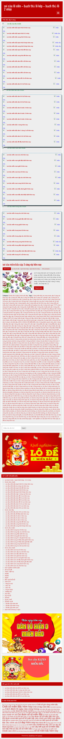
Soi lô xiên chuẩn (36, 729)
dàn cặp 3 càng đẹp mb (36, 327)
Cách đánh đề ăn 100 (7, 711)
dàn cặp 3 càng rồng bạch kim (23, 335)
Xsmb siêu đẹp (23, 295)
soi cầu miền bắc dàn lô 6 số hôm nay (18, 96)
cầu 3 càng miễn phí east (13, 305)
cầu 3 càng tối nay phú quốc (29, 309)
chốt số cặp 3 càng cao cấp (25, 318)
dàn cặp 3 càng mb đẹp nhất (38, 331)
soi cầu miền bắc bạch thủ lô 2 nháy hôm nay (19, 484)
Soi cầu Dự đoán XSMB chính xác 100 (22, 727)
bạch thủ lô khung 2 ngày (12, 609)
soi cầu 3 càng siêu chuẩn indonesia (47, 367)
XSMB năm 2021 (9, 731)
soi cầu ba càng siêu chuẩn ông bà (25, 407)
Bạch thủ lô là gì (5, 704)
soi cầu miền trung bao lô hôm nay (17, 230)
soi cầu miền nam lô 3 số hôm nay (17, 200)
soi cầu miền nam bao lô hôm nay (17, 172)
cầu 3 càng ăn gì (24, 299)
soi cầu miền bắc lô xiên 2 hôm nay (16, 516)
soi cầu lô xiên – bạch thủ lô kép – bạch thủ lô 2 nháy (31, 7)
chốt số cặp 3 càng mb (40, 318)
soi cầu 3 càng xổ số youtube (51, 375)
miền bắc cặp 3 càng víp (22, 354)
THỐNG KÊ (8, 591)
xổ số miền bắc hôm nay (46, 730)
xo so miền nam (52, 729)
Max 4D (8, 587)
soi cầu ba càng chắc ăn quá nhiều (32, 390)
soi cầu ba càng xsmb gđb (13, 415)
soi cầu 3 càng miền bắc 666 (27, 364)
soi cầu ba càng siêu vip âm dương (25, 411)
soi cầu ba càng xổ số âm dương (35, 413)
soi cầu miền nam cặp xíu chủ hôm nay (17, 552)
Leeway (40, 735)
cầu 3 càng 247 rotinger (41, 297)
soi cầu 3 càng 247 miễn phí (38, 354)
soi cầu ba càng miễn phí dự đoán (33, 396)
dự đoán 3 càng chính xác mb (20, 343)
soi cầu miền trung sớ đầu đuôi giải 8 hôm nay (20, 540)
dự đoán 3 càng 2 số (36, 341)
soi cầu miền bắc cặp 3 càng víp (36, 416)
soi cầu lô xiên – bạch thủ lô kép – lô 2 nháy (18, 480)
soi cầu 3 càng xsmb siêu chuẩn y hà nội (38, 384)
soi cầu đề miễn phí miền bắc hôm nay (45, 415)
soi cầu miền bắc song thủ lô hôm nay (18, 37)
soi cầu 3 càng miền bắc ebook (45, 364)
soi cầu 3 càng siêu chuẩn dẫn (27, 367)
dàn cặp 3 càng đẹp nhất (50, 327)
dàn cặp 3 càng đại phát (21, 327)
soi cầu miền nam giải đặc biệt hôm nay (19, 160)
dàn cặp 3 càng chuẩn (48, 326)
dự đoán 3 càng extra (20, 345)
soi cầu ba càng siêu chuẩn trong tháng (20, 409)
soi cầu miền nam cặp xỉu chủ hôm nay (19, 177)
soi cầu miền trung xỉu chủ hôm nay (18, 213)
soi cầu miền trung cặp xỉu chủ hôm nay (19, 236)
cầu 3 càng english (20, 303)
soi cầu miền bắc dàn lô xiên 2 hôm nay (19, 108)
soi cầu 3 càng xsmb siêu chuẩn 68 (26, 381)
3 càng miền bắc (37, 295)
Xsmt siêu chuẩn (10, 528)
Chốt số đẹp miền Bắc (41, 707)
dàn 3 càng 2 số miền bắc (10, 322)
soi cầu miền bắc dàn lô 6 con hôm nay (17, 508)
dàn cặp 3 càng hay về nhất (50, 329)
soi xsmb (44, 729)
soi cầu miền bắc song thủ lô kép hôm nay (20, 46)
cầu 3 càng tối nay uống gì (46, 309)
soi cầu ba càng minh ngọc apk (39, 399)
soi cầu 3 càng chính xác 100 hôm (15, 356)
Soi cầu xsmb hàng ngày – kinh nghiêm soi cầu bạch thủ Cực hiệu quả (37, 418)
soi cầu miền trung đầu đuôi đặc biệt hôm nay (21, 251)
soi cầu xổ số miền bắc (22, 728)
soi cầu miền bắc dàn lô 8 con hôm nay (17, 512)
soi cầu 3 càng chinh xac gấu (16, 358)
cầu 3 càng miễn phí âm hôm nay (36, 303)
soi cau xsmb (35, 724)
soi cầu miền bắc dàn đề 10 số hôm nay (19, 78)
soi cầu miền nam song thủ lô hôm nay (19, 183)
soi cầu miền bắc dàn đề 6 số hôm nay (19, 67)
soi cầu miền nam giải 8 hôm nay (17, 166)
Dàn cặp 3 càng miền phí (50, 333)
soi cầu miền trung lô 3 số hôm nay (18, 254)
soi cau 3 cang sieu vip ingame (23, 373)
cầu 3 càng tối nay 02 (14, 309)
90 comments (46, 268)
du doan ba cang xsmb (29, 339)
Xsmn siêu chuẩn (10, 548)
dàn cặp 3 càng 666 (36, 324)
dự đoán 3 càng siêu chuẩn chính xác (31, 346)
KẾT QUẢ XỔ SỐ (10, 579)
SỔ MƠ (7, 597)
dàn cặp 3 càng (13, 324)
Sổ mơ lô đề (8, 569)
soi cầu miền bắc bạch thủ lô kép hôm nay (20, 42)
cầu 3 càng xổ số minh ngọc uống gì (21, 316)
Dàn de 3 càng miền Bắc (38, 337)
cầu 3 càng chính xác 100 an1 (38, 299)
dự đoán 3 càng (25, 341)
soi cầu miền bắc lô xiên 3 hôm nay (16, 518)
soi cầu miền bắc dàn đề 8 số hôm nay (19, 72)
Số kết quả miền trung (12, 605)
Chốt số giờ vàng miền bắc (47, 704)
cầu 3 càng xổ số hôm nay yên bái (48, 312)
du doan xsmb (26, 711)
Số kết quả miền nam (12, 607)
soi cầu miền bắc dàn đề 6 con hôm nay (18, 498)
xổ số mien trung (21, 731)
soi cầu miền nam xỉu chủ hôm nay (18, 155)
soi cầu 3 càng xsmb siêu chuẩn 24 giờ (38, 379)
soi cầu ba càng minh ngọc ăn (20, 399)
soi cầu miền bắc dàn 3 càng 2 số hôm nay (20, 130)
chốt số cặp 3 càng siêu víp (17, 320)
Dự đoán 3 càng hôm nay (35, 345)
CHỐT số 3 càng (12, 318)
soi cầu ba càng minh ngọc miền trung (35, 403)
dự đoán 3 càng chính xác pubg (39, 343)
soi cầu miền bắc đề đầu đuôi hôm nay (19, 142)
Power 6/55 (9, 589)
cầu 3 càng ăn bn (14, 299)
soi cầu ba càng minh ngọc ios (14, 403)
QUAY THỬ (8, 599)
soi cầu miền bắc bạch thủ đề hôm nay (19, 50)
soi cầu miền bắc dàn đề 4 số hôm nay (19, 61)
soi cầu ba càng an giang (21, 388)
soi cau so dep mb (51, 416)
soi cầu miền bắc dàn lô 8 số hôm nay (18, 102)
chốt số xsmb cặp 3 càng (33, 320)
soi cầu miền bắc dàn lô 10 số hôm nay (19, 136)
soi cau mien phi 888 (24, 725)
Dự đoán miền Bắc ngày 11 (34, 712)
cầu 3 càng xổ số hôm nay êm (49, 310)
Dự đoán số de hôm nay (51, 712)
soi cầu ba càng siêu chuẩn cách (42, 405)
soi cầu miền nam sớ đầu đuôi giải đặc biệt (19, 562)
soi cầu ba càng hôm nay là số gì (29, 394)
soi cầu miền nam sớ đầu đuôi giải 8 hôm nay (19, 560)
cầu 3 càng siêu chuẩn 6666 (25, 307)
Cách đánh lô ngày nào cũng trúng (22, 709)
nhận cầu (57, 33)
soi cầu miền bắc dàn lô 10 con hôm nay (18, 504)
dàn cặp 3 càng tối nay (14, 337)
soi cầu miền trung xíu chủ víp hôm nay (17, 546)
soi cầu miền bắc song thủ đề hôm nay (19, 55)
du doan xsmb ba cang (13, 341)
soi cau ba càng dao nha (51, 390)
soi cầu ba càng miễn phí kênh (20, 398)
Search (23, 428)
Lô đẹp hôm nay (26, 722)
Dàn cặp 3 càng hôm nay (10, 331)
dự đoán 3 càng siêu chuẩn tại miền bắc (20, 348)
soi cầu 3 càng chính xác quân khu (25, 360)
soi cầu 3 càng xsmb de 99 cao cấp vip (14, 377)
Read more (38, 288)
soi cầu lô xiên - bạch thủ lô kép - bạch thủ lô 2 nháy (26, 268)
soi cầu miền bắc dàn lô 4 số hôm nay (18, 84)
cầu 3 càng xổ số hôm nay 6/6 (31, 310)
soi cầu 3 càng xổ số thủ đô (34, 375)
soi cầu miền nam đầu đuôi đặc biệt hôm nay (21, 194)
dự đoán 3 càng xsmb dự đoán (43, 350)
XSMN (7, 575)
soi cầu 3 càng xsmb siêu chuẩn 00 (16, 379)
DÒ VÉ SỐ (8, 595)
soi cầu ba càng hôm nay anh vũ (50, 392)
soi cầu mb (7, 728)
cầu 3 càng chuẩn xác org (33, 301)
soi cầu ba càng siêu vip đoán (44, 411)
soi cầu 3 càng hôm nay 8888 (50, 362)
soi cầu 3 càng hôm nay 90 (10, 364)
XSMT (6, 577)
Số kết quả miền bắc (12, 603)
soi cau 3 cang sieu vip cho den (45, 371)
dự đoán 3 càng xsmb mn (23, 352)
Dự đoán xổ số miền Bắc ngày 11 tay (19, 716)
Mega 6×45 (9, 583)
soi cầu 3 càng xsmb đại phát (34, 377)
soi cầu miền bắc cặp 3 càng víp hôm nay (22, 264)
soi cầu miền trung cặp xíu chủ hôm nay (18, 532)
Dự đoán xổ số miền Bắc (30, 714)
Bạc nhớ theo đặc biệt (14, 704)
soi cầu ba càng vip (19, 413)
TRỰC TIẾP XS (9, 571)
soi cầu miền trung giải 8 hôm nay (17, 224)
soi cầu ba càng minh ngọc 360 (39, 398)
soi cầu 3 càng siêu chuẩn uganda (49, 369)
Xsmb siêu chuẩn (14, 295)
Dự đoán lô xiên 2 (21, 712)
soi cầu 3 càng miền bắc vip (27, 365)
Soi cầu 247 (47, 724)
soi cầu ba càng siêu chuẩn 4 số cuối (21, 405)
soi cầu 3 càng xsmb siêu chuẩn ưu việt (14, 384)
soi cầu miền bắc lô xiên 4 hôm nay (16, 520)
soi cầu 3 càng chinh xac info (34, 358)
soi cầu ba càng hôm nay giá (11, 394)
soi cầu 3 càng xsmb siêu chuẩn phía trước (21, 382)
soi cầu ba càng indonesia (47, 394)
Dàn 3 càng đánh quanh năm (44, 322)
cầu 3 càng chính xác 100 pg (17, 301)
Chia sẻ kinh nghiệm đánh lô (28, 704)
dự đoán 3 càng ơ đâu (49, 345)
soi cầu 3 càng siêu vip (9, 371)
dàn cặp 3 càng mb (23, 331)
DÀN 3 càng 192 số (54, 320)
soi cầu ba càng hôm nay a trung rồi (29, 392)
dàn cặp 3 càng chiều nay (33, 326)
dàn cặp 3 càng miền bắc (14, 333)
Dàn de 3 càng (26, 337)
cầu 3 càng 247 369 (14, 297)
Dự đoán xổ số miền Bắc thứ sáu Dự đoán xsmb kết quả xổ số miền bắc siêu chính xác (30, 717)
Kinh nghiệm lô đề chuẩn (12, 567)
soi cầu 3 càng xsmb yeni (50, 386)
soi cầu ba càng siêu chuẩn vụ (41, 409)
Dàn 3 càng (44, 320)
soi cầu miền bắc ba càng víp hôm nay (17, 486)
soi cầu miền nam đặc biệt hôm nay (16, 554)
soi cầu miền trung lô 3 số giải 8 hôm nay (18, 538)
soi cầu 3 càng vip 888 (38, 373)
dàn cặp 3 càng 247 (24, 324)
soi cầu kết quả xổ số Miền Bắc (45, 726)
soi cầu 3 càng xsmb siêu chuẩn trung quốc (47, 382)
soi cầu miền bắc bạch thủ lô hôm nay (17, 490)
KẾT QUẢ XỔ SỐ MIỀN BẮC (34, 720)
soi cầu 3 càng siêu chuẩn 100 (44, 365)
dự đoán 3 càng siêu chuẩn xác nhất (43, 348)
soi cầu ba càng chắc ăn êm (14, 390)
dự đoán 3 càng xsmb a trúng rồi (23, 350)
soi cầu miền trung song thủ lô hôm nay (19, 241)
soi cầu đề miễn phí (27, 415)
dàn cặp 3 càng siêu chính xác (42, 335)
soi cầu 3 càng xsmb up (21, 386)
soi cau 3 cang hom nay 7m (16, 362)
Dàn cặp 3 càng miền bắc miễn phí (32, 333)
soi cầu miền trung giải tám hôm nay (17, 536)
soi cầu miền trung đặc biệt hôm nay (17, 534)
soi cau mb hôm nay (20, 416)
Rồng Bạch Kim (15, 725)
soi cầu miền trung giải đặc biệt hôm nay (19, 219)
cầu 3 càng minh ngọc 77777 (48, 305)
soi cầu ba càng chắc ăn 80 (37, 388)
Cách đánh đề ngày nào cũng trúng (49, 709)
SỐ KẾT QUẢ (9, 601)
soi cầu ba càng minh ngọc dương (27, 401)
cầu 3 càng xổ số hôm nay (14, 310)
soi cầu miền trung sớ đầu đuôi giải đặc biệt (19, 542)
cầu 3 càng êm (10, 303)
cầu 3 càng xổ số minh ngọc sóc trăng (36, 314)
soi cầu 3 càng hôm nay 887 (33, 362)
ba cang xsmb (47, 295)
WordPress (32, 735)
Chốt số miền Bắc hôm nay (17, 706)
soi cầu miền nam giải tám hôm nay (16, 556)
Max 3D (8, 585)
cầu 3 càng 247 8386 (27, 297)
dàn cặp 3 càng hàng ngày (20, 329)
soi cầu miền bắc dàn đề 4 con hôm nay (18, 496)
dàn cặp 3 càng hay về (35, 329)
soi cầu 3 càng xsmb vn (35, 386)
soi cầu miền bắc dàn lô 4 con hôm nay (17, 506)
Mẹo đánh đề (40, 723)
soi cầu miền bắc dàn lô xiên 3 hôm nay (19, 113)
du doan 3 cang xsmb (15, 339)
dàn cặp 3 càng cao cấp (19, 326)
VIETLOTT (8, 581)
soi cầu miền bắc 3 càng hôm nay (17, 125)
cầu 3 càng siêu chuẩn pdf (42, 307)
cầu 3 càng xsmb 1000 (39, 316)
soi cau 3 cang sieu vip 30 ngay (26, 371)
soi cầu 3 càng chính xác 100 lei (35, 356)
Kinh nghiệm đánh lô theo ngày (17, 720)
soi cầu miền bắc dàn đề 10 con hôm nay (18, 502)
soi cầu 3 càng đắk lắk (42, 360)
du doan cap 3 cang (42, 339)
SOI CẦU (7, 593)
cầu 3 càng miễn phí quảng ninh (30, 305)
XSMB (7, 573)
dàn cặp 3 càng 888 (48, 324)
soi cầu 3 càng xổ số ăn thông (17, 375)
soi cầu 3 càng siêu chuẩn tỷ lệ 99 (28, 369)
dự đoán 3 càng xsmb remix (40, 352)
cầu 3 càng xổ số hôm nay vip (29, 312)
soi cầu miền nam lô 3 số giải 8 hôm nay (18, 558)
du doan (16, 711)
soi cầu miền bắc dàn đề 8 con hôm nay (18, 500)
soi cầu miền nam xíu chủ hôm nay (16, 565)
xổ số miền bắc (30, 731)
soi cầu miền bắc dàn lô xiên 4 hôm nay (19, 119)
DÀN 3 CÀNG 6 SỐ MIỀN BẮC (27, 322)
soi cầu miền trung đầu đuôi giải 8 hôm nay (20, 245)
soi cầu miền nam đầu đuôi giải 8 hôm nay (20, 189)
